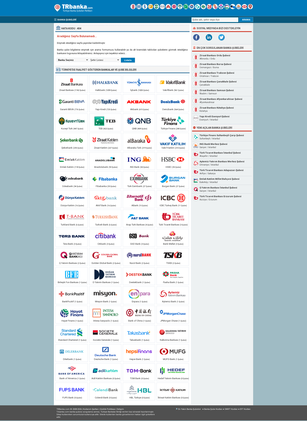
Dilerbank (68, 359)
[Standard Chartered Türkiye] (71, 332)
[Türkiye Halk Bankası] (139, 8)
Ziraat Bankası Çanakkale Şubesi (218, 81)
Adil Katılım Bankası (101, 378)
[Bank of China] (139, 313)
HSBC (168, 167)
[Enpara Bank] (139, 294)
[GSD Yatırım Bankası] (139, 236)
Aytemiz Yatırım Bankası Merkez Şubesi (222, 161)
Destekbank (135, 282)
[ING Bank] (238, 8)
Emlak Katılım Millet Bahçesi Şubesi (219, 179)
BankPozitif (68, 301)
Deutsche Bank (101, 359)
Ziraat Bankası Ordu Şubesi (215, 55)
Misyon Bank (101, 301)
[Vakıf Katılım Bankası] (221, 8)
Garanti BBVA (67, 109)
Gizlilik (107, 409)
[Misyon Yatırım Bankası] (105, 294)
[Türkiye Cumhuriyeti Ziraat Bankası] (133, 8)
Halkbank (100, 90)
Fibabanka (101, 186)
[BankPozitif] (71, 294)
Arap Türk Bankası (135, 224)
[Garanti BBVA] (156, 8)
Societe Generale (101, 340)
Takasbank (135, 340)
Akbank (134, 109)
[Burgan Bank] (173, 178)
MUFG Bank (169, 359)
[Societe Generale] (105, 332)
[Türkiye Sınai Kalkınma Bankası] (173, 255)
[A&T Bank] (139, 217)
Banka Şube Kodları (213, 409)
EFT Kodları (245, 409)
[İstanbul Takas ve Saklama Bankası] (139, 332)
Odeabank (67, 186)
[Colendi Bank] (105, 390)
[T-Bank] (71, 217)
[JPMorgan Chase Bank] (173, 313)
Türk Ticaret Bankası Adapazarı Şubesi (222, 170)
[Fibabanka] (105, 178)
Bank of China (135, 320)
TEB (101, 128)
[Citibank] (105, 236)
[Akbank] (168, 8)
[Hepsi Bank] (139, 351)
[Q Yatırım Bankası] (71, 255)
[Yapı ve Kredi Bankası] (162, 8)
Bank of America (68, 378)
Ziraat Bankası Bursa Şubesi (215, 64)
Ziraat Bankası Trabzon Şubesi (217, 73)
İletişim (120, 409)
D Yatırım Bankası (102, 282)
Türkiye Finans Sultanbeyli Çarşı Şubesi (222, 135)
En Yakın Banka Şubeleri (189, 409)
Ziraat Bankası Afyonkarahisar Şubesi (221, 99)
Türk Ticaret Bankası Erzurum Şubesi (220, 196)
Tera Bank (68, 244)
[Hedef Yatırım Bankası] (173, 370)
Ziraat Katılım (100, 147)
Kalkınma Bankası (169, 340)
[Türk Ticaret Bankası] (173, 217)
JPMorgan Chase (169, 320)
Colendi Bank (101, 397)
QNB (134, 128)
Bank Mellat (169, 244)
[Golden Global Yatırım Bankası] (105, 255)
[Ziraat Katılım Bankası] (209, 8)
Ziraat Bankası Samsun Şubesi (217, 90)
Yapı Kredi (100, 109)
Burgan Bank (168, 186)
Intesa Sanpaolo (101, 320)
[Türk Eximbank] (139, 178)
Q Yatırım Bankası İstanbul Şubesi (218, 187)
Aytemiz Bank (169, 301)
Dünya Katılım (67, 205)
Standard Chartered (68, 340)
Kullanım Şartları (90, 409)
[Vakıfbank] (150, 8)
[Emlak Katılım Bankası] (227, 8)
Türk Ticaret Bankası (169, 224)
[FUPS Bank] (71, 390)
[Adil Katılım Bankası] (105, 370)
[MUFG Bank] (173, 351)
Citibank (102, 244)
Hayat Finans (68, 320)
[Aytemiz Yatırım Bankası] (173, 294)
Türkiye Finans (168, 128)
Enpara (135, 301)
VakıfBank (168, 90)
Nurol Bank (135, 263)
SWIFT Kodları (231, 409)
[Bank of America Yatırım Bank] (71, 370)
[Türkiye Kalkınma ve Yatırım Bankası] (173, 332)
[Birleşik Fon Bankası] (71, 274)
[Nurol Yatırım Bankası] (139, 255)
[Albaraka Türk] (215, 8)
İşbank (133, 90)
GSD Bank (135, 244)
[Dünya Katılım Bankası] (71, 197)
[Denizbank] (174, 8)
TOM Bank (135, 378)
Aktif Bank (101, 205)
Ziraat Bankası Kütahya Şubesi (217, 107)
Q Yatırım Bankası (68, 263)
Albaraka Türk (134, 147)
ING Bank (134, 167)
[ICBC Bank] (173, 197)
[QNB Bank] (191, 8)
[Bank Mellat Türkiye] (173, 236)
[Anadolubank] (232, 8)
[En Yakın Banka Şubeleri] (250, 8)
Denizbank (167, 109)
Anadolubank (101, 167)
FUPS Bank (68, 397)
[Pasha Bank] (173, 274)
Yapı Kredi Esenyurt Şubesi (215, 116)
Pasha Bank (169, 282)
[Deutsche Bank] (105, 351)
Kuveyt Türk (67, 128)
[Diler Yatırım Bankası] (71, 351)
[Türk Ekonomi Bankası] (185, 8)
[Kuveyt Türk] (180, 8)
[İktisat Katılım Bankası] (173, 390)
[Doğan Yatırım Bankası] (105, 274)
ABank (134, 205)
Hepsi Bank (135, 359)
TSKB (169, 263)
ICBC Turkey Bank (168, 205)
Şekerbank (66, 147)
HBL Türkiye (135, 397)
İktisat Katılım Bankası (169, 397)
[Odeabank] (71, 178)
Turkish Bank (101, 224)
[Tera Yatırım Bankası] (71, 236)
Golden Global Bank (101, 263)
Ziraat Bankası (66, 90)
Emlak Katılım (67, 167)
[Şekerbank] (203, 8)
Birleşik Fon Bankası (68, 282)
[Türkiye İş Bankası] (144, 8)
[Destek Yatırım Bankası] (139, 274)
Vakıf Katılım (167, 147)
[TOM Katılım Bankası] (139, 370)
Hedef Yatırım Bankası (169, 378)
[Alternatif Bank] (139, 197)
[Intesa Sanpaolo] (105, 313)
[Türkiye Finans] (197, 8)
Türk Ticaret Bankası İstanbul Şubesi (220, 152)
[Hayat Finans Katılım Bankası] (71, 313)
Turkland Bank (68, 224)
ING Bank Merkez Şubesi (213, 144)
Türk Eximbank (135, 186)
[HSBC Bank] (244, 8)
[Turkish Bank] (105, 217)
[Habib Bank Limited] (139, 390)
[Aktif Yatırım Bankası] (105, 197)
